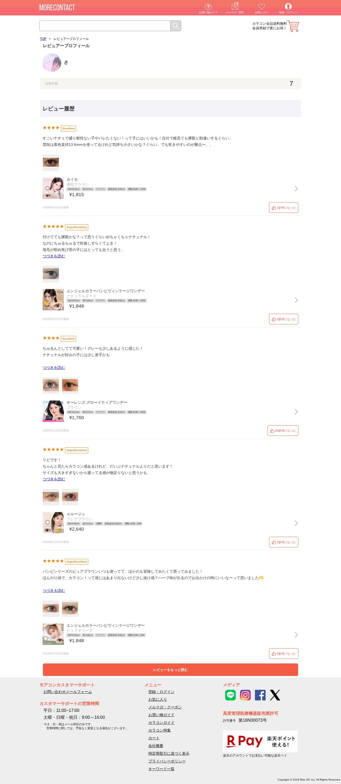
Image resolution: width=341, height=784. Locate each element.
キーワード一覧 (161, 769)
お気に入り (261, 12)
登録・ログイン (288, 12)
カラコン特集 (159, 730)
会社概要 (155, 746)
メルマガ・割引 (235, 12)
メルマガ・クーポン (165, 707)
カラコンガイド (161, 722)
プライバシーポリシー (167, 761)
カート (293, 26)
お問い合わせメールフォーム (67, 692)
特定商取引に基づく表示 (168, 753)
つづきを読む (54, 256)
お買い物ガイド (208, 12)
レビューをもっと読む (170, 670)
